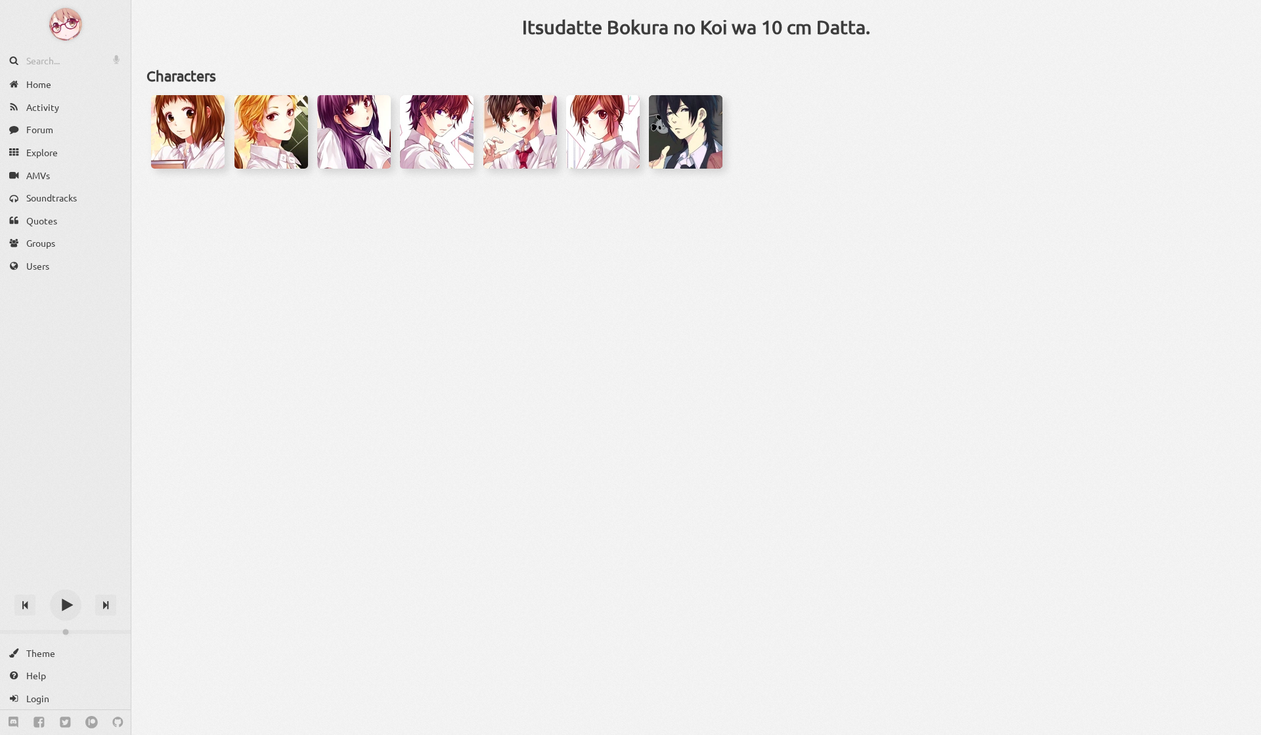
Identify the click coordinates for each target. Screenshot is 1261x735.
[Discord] (13, 722)
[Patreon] (91, 722)
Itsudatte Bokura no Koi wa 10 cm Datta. (696, 27)
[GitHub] (118, 722)
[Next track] (105, 605)
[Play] (65, 605)
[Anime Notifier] (65, 24)
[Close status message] (1241, 725)
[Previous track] (24, 605)
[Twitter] (65, 722)
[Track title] (65, 581)
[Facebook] (39, 722)
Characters (181, 75)
